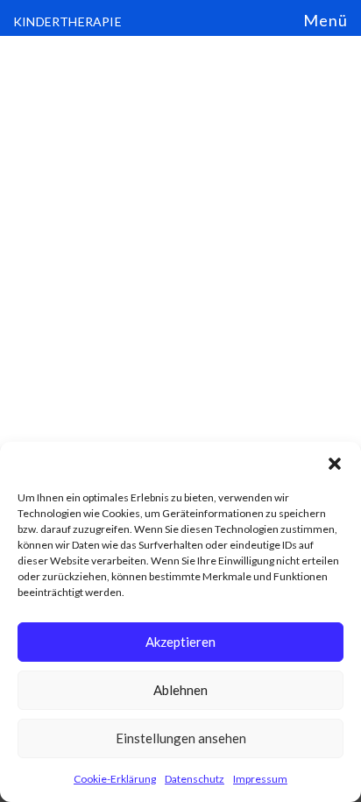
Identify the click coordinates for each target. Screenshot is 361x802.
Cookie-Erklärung (115, 778)
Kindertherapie (67, 21)
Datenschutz (194, 778)
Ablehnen (180, 690)
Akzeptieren (180, 641)
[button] (334, 463)
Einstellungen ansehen (181, 738)
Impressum (260, 778)
